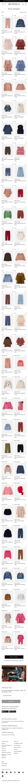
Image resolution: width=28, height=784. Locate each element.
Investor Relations (18, 751)
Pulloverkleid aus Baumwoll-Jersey (9, 74)
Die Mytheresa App (18, 743)
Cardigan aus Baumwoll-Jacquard (9, 584)
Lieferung (4, 750)
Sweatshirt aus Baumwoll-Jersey (9, 95)
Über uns (16, 741)
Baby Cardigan (17, 372)
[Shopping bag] (25, 4)
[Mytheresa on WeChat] (3, 776)
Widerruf (4, 757)
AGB (3, 761)
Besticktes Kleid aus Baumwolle (9, 53)
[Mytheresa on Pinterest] (11, 772)
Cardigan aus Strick (6, 478)
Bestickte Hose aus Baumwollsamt (9, 457)
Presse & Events (17, 747)
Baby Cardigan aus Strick (7, 648)
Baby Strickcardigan (6, 605)
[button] (13, 16)
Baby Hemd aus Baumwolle (8, 435)
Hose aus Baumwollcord (7, 244)
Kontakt (3, 743)
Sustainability (17, 745)
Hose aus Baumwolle (6, 308)
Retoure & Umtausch (6, 752)
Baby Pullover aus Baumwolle (21, 584)
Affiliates (16, 753)
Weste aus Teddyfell (19, 117)
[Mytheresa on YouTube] (19, 772)
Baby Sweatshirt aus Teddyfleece (9, 520)
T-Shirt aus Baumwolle (7, 499)
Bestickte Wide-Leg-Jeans (20, 180)
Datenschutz (4, 763)
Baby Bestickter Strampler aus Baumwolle (11, 202)
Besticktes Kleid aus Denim (8, 138)
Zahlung (3, 748)
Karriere (16, 749)
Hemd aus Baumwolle (6, 265)
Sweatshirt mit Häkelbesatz (8, 223)
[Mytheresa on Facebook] (7, 772)
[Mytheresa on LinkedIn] (3, 772)
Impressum (4, 765)
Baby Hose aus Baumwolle (8, 159)
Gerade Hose (17, 542)
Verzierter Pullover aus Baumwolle (9, 563)
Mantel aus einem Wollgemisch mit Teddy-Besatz (13, 350)
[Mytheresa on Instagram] (15, 772)
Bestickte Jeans (17, 308)
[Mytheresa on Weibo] (23, 772)
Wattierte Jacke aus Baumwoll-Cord (10, 414)
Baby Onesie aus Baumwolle (8, 627)
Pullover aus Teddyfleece (20, 393)
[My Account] (23, 4)
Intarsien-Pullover (5, 393)
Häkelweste (17, 159)
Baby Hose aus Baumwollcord (8, 180)
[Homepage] (14, 4)
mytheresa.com (16, 780)
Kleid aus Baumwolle (19, 520)
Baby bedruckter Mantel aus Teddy (9, 117)
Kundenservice (5, 741)
